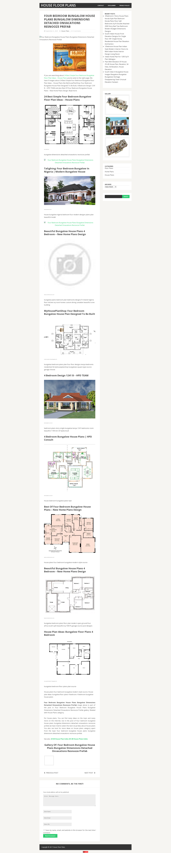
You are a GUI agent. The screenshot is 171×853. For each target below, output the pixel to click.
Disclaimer (111, 5)
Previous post (52, 773)
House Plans (65, 31)
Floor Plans (109, 168)
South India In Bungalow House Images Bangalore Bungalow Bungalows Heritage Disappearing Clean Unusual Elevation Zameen (116, 77)
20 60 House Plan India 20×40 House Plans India (69, 739)
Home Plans (109, 172)
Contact (101, 5)
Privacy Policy (124, 5)
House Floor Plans (59, 847)
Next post (89, 773)
